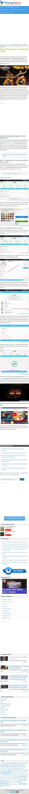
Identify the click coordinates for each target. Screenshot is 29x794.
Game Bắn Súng (6, 766)
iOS (26, 771)
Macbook (12, 777)
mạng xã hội (13, 778)
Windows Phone (22, 9)
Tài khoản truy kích (9, 143)
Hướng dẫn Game (15, 474)
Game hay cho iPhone (15, 770)
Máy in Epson (2, 778)
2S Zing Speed (3, 763)
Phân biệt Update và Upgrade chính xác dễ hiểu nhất (14, 544)
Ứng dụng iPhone (13, 9)
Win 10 (19, 782)
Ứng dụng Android (4, 9)
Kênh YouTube (9, 12)
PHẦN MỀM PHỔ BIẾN (14, 518)
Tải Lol (1, 702)
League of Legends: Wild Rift (18, 773)
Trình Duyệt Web (9, 780)
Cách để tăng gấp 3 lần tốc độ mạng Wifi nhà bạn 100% (15, 546)
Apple (14, 763)
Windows (4, 784)
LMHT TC (5, 777)
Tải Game (17, 7)
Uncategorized (5, 611)
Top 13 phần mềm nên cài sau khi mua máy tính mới (14, 541)
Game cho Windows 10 (15, 768)
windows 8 (17, 784)
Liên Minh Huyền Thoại (5, 703)
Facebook (21, 765)
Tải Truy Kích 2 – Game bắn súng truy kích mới (13, 453)
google (16, 771)
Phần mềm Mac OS (6, 599)
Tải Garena (2, 711)
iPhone (8, 773)
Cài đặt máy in (20, 763)
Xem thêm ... (25, 662)
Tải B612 (2, 712)
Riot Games (19, 778)
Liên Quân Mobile (4, 709)
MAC (9, 777)
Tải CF (14, 780)
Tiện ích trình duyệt (6, 608)
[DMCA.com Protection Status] (14, 792)
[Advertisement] (14, 28)
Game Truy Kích (6, 474)
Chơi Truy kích (16, 473)
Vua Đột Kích (13, 782)
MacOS (17, 777)
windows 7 (11, 784)
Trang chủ (2, 45)
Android (9, 763)
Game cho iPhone (5, 768)
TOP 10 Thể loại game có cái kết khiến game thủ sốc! (15, 560)
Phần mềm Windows (9, 7)
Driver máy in (13, 765)
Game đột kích (8, 771)
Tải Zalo (2, 708)
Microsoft (23, 777)
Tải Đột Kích (3, 700)
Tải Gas (2, 705)
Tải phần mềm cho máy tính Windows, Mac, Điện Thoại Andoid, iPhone (10, 3)
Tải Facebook (3, 706)
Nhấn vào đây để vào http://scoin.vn (11, 173)
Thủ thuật (3, 12)
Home (2, 7)
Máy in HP (8, 778)
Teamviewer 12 (3, 714)
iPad (2, 773)
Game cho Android (19, 766)
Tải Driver (20, 780)
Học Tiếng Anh (21, 771)
